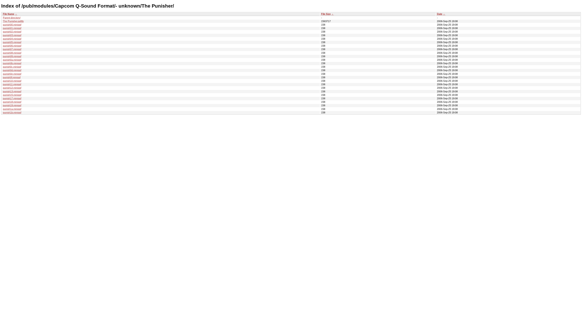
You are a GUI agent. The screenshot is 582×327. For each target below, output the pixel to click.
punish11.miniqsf (12, 84)
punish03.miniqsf (12, 35)
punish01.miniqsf (12, 28)
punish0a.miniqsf (12, 60)
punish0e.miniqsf (12, 74)
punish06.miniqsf (12, 46)
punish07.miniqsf (12, 49)
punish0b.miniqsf (12, 63)
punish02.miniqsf (12, 31)
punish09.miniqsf (12, 56)
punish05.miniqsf (12, 42)
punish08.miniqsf (12, 53)
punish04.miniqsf (12, 39)
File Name (8, 14)
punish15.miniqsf (12, 95)
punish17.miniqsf (12, 98)
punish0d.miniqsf (12, 70)
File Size (326, 14)
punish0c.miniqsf (12, 67)
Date (439, 14)
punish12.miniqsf (12, 88)
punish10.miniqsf (12, 81)
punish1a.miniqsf (12, 109)
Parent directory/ (11, 18)
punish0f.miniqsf (11, 77)
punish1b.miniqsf (12, 112)
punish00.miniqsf (12, 24)
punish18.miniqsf (12, 102)
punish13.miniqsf (12, 91)
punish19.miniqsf (12, 105)
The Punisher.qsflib (13, 21)
